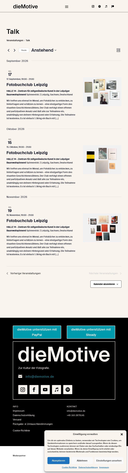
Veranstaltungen (15, 40)
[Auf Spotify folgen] (99, 6)
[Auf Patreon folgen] (112, 6)
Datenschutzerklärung (88, 467)
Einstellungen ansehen (109, 460)
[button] (121, 434)
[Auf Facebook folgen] (34, 389)
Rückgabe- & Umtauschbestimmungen (33, 424)
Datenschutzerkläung (23, 415)
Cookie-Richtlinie (69, 467)
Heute (24, 50)
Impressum (104, 467)
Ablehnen (82, 460)
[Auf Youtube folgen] (45, 389)
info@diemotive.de (40, 376)
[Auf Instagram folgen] (93, 6)
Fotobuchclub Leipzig (27, 84)
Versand (17, 419)
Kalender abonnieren (104, 284)
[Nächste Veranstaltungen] (14, 50)
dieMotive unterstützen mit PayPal (37, 332)
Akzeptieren (58, 460)
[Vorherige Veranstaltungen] (8, 50)
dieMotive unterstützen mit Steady (91, 332)
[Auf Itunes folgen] (106, 6)
